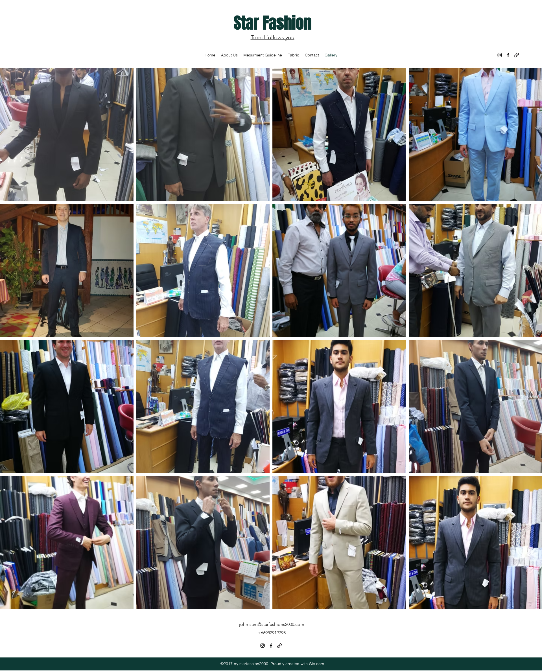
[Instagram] (499, 55)
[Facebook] (508, 55)
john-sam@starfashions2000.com (271, 624)
